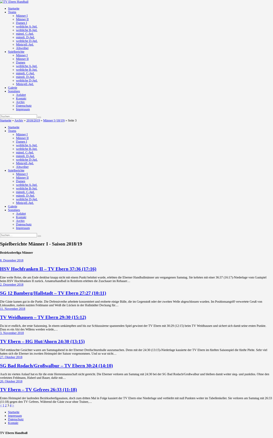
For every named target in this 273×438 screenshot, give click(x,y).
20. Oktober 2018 (11, 381)
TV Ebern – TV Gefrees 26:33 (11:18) (38, 389)
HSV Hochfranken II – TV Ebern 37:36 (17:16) (48, 268)
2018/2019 (33, 120)
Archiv (18, 120)
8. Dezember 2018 (11, 260)
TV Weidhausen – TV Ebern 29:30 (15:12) (43, 317)
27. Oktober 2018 (11, 357)
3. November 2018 (12, 333)
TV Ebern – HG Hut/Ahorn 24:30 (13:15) (42, 341)
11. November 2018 (12, 308)
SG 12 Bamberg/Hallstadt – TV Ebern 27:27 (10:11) (53, 293)
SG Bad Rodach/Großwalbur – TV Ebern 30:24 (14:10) (56, 365)
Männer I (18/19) (54, 120)
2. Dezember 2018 (11, 284)
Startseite (5, 120)
